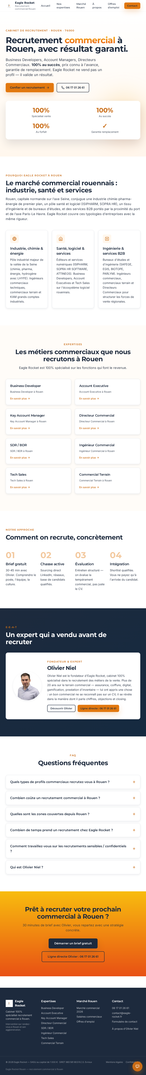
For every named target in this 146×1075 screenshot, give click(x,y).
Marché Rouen (81, 5)
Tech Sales (47, 1037)
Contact (132, 5)
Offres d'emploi (113, 5)
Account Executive (52, 1012)
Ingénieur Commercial (53, 1032)
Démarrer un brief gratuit (73, 943)
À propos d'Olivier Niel (125, 1028)
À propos (96, 5)
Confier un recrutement (27, 87)
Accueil (45, 5)
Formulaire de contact (124, 1021)
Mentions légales (114, 1062)
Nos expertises (63, 5)
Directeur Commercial (53, 1022)
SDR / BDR (47, 1027)
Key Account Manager (54, 1017)
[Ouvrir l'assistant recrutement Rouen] (137, 1066)
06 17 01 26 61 (75, 87)
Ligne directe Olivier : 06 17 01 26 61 (73, 956)
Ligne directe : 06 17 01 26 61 (98, 708)
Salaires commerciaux (89, 1016)
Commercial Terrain (52, 1042)
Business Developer (52, 1007)
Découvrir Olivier (61, 708)
